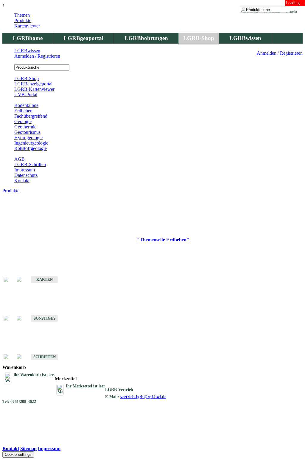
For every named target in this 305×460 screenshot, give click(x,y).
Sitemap (28, 448)
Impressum (24, 169)
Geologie (23, 121)
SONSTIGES (44, 318)
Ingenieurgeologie (31, 142)
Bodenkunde (26, 105)
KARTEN (44, 279)
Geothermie (25, 126)
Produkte (22, 20)
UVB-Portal (25, 94)
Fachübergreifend (30, 116)
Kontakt (21, 180)
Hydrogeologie (28, 137)
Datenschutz (26, 175)
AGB (19, 159)
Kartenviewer (27, 25)
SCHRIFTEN (44, 357)
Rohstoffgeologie (30, 148)
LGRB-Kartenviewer (34, 89)
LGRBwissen (245, 38)
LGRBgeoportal (83, 38)
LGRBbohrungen (146, 38)
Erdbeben (23, 110)
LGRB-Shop (198, 38)
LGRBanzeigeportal (33, 83)
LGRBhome (28, 38)
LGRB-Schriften (30, 164)
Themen (22, 15)
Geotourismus (27, 132)
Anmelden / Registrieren (280, 53)
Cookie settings (18, 454)
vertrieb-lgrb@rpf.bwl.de (143, 397)
